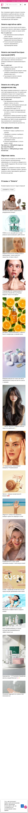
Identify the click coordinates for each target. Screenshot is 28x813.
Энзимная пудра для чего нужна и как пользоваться (13, 695)
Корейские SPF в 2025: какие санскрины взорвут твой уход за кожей (14, 562)
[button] (21, 4)
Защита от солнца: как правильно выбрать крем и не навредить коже (13, 515)
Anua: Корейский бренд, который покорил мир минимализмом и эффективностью (12, 630)
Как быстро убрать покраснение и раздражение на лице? (12, 211)
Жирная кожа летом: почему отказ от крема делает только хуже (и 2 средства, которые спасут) (13, 255)
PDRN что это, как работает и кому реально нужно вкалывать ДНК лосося (14, 233)
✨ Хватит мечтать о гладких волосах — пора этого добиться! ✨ (14, 427)
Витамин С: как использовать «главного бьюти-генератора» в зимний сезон (14, 333)
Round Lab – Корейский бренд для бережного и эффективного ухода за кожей (13, 609)
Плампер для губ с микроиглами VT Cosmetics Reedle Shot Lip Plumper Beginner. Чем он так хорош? (13, 292)
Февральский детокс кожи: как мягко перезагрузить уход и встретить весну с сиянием (14, 380)
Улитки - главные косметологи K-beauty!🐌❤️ (12, 495)
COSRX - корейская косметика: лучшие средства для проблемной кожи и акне (14, 590)
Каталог (14, 1)
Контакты (23, 1)
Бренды (18, 1)
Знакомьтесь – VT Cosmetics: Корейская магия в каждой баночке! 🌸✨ (14, 677)
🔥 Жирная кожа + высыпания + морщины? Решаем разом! (12, 466)
